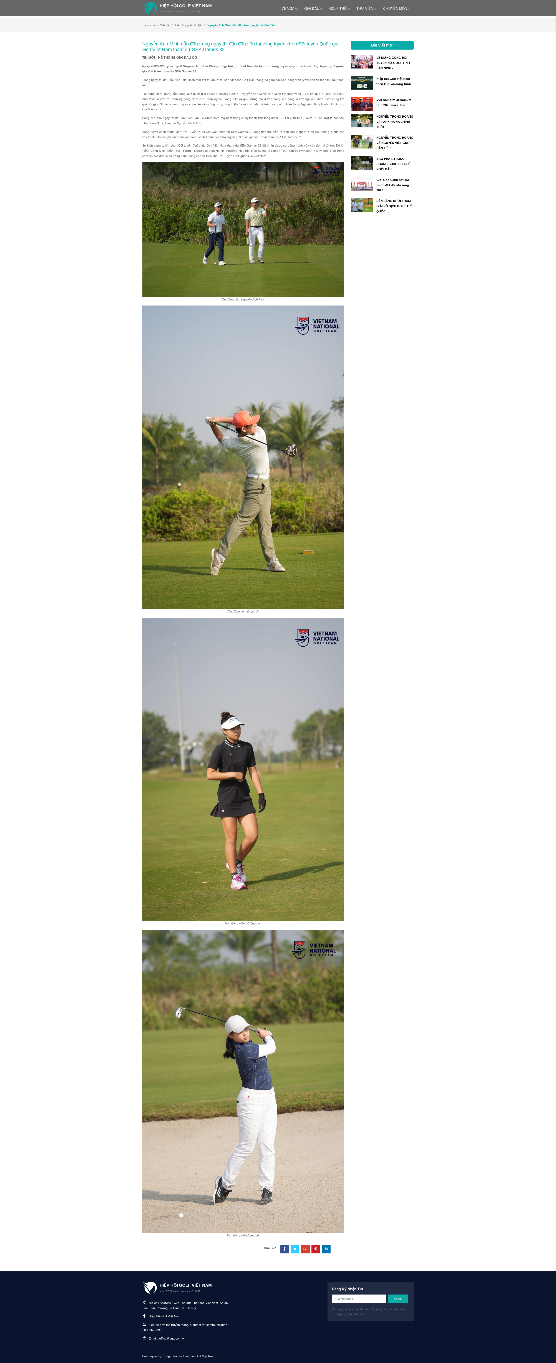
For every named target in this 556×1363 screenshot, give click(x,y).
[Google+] (305, 1249)
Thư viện (364, 8)
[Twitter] (295, 1249)
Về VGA (288, 8)
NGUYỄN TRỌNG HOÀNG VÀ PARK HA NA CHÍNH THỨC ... (394, 122)
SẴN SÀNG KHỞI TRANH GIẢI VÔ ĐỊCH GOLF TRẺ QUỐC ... (394, 206)
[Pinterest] (315, 1249)
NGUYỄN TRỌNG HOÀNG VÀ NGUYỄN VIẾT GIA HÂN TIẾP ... (394, 143)
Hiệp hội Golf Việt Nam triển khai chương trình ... (393, 84)
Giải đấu (311, 8)
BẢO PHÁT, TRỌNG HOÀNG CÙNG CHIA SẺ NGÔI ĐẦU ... (393, 164)
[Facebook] (284, 1249)
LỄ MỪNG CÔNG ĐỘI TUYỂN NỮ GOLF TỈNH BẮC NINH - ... (393, 63)
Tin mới (148, 57)
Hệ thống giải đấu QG (188, 25)
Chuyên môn (395, 8)
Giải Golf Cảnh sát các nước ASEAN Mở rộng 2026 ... (393, 185)
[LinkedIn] (326, 1249)
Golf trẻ (338, 8)
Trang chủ (148, 25)
